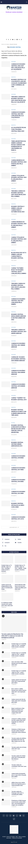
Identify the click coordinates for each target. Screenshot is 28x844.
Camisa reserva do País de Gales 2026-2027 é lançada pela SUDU (18, 701)
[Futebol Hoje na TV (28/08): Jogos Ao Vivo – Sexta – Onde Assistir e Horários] (5, 673)
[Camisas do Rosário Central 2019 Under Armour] (5, 384)
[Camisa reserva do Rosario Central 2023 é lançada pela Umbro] (5, 222)
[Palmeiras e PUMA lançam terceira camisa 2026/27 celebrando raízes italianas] (5, 731)
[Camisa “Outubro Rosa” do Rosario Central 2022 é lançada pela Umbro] (5, 268)
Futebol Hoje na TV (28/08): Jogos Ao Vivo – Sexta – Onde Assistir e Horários (18, 672)
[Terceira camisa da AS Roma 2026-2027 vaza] (5, 749)
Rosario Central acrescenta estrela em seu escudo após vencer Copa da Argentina (18, 428)
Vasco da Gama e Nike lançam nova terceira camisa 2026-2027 (18, 663)
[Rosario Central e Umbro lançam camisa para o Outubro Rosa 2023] (5, 206)
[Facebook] (6, 39)
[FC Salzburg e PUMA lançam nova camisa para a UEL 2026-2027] (7, 597)
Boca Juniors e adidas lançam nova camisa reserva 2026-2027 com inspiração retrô (18, 691)
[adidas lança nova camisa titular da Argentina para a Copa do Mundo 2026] (5, 784)
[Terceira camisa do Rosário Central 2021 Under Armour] (5, 330)
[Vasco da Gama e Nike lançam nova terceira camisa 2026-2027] (5, 664)
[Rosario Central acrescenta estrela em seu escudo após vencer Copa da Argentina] (5, 425)
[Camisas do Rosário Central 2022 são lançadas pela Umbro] (5, 299)
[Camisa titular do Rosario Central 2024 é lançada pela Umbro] (5, 175)
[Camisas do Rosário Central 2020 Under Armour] (5, 370)
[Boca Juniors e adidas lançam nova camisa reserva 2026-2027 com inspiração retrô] (5, 691)
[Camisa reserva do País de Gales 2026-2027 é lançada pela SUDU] (5, 701)
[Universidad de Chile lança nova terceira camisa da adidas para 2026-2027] (21, 579)
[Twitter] (8, 39)
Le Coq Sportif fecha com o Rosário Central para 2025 (18, 129)
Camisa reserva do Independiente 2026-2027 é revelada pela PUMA (6, 587)
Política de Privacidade (17, 838)
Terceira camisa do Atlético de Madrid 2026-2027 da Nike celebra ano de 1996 (18, 740)
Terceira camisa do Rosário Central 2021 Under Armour (18, 331)
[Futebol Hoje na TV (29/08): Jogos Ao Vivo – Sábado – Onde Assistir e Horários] (21, 559)
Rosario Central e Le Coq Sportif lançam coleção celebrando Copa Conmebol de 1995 (18, 83)
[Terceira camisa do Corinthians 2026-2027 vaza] (5, 767)
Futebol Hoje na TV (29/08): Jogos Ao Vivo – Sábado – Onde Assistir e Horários (20, 567)
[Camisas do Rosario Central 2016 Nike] (5, 480)
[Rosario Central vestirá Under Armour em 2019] (5, 442)
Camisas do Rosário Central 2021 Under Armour (18, 345)
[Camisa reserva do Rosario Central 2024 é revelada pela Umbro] (5, 160)
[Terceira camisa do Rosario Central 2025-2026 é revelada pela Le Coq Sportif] (5, 97)
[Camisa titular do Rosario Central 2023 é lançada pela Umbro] (5, 237)
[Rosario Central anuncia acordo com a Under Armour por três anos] (5, 410)
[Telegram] (17, 39)
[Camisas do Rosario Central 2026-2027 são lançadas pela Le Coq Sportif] (5, 64)
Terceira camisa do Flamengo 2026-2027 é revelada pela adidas (17, 793)
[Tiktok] (21, 39)
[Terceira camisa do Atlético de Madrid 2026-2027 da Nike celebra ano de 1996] (5, 740)
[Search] (26, 2)
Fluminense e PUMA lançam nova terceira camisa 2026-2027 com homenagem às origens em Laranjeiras (18, 803)
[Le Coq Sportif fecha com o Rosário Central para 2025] (5, 127)
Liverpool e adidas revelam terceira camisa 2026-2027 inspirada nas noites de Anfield (18, 721)
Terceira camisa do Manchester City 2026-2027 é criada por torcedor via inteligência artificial (12, 635)
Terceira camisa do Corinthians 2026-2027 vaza (18, 765)
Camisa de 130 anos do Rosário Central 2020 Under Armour (18, 358)
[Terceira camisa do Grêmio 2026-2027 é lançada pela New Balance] (5, 758)
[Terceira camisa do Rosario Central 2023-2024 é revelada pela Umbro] (5, 191)
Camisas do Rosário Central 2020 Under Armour (18, 372)
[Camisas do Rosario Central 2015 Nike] (5, 491)
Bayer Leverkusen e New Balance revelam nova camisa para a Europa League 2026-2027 (17, 710)
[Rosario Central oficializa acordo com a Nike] (5, 503)
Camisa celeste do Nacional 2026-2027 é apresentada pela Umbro (18, 681)
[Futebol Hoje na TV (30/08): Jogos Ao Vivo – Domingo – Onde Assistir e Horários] (7, 559)
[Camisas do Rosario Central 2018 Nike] (5, 456)
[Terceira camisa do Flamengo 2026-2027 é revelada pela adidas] (5, 793)
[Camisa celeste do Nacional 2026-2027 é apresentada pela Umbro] (5, 682)
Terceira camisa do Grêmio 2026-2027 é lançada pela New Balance (18, 757)
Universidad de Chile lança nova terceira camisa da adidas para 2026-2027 (20, 587)
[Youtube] (12, 39)
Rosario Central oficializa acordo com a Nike (17, 505)
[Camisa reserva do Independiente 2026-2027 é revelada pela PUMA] (7, 579)
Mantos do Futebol (5, 44)
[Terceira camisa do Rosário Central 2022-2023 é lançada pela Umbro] (5, 283)
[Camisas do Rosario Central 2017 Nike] (5, 468)
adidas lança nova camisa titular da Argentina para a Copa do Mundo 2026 (18, 784)
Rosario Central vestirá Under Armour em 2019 (17, 444)
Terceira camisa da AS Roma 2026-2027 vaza (18, 748)
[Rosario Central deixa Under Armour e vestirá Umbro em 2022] (5, 314)
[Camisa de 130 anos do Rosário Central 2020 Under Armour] (5, 357)
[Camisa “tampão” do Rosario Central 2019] (5, 398)
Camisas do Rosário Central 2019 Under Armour (18, 385)
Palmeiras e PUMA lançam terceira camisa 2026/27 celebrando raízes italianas (18, 731)
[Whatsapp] (17, 815)
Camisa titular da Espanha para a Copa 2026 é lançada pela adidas (18, 775)
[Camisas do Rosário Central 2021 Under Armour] (5, 343)
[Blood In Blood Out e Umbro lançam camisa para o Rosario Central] (5, 253)
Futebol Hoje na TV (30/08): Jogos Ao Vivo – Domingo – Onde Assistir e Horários (6, 568)
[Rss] (19, 39)
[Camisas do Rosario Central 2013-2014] (5, 517)
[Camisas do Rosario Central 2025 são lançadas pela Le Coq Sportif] (5, 112)
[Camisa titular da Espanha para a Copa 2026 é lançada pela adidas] (5, 775)
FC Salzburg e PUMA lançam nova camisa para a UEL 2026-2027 (7, 604)
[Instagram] (10, 39)
